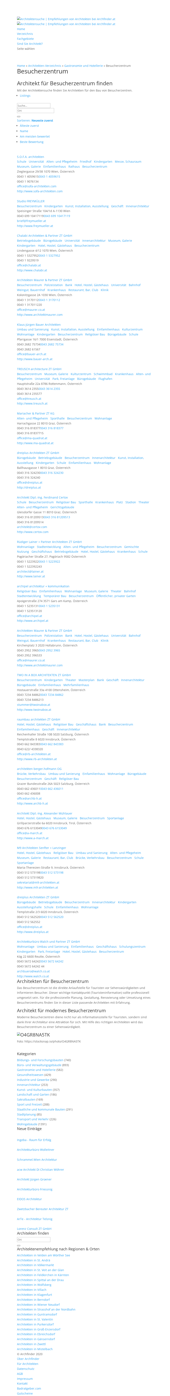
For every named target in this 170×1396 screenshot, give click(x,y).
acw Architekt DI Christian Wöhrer (40, 1170)
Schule (21, 161)
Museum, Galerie (29, 166)
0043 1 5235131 (49, 606)
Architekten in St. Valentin (35, 1319)
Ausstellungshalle (29, 907)
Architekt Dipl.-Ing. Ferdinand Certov (42, 497)
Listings (25, 96)
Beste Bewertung (32, 142)
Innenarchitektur (137, 206)
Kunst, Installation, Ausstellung (86, 206)
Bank (68, 285)
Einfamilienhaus (54, 166)
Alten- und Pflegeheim (61, 161)
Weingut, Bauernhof (31, 290)
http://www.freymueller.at (35, 226)
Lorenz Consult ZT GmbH (34, 1229)
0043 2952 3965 (49, 650)
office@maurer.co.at (31, 310)
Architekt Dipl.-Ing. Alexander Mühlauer (44, 813)
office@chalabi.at (29, 265)
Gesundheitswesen (30, 1075)
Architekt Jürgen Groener (34, 1179)
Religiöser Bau (94, 334)
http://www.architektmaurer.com (40, 315)
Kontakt (22, 1383)
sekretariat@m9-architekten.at (38, 882)
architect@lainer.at (30, 571)
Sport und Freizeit (29, 1104)
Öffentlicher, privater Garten (115, 596)
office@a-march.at (29, 833)
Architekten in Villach (31, 1290)
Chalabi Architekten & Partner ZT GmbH (44, 236)
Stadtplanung (26, 1114)
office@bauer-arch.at (31, 354)
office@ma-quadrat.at (32, 438)
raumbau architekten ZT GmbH (38, 719)
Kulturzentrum (132, 329)
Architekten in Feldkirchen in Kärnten (43, 1275)
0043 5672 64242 (51, 961)
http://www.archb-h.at (32, 803)
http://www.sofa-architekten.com (40, 191)
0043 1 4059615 (49, 176)
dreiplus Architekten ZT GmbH (38, 453)
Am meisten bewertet (35, 136)
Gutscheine (25, 1393)
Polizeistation (53, 285)
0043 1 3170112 (49, 300)
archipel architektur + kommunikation (43, 586)
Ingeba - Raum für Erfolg (34, 1140)
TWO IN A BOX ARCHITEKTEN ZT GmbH (44, 675)
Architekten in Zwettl (31, 1344)
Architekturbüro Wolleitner (35, 1150)
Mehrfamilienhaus (76, 685)
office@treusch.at (29, 399)
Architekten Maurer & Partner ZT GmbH (44, 280)
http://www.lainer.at (31, 576)
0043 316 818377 (51, 428)
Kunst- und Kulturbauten (34, 1090)
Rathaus (74, 166)
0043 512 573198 (51, 872)
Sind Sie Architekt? (30, 44)
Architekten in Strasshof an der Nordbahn (46, 1309)
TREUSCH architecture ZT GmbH (39, 369)
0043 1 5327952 (49, 255)
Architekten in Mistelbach (35, 1349)
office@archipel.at (29, 616)
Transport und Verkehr (33, 1119)
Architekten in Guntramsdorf (37, 1314)
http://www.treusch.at (32, 403)
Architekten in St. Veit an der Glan (40, 1270)
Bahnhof (134, 285)
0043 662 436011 (51, 789)
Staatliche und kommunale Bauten (41, 1109)
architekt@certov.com (32, 527)
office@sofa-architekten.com (36, 186)
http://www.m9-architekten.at (37, 887)
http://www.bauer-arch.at (34, 359)
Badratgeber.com (29, 1388)
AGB (20, 1374)
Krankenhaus (56, 290)
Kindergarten (102, 161)
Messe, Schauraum (127, 161)
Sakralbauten (26, 1099)
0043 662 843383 (51, 744)
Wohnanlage (25, 334)
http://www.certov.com (33, 532)
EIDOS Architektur (29, 1199)
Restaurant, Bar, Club (83, 290)
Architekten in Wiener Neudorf (38, 1305)
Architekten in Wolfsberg (34, 1285)
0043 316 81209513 (57, 517)
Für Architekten (27, 1364)
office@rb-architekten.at (34, 754)
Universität (36, 161)
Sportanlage (115, 818)
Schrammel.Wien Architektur (37, 1160)
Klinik (104, 290)
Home (21, 29)
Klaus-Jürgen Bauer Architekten (39, 325)
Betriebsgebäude (29, 241)
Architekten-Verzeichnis (44, 66)
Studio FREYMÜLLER (31, 201)
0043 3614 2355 (49, 389)
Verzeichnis (25, 34)
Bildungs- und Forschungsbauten (40, 1060)
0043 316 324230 (51, 473)
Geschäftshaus (41, 552)
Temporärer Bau (54, 596)
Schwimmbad (103, 374)
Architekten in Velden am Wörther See (43, 1255)
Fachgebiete (25, 39)
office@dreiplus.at (29, 482)
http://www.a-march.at (33, 838)
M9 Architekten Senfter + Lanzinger (41, 848)
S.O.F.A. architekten (30, 157)
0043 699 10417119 (57, 216)
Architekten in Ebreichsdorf (36, 1334)
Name (24, 131)
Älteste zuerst (29, 126)
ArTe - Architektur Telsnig (34, 1219)
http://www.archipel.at (32, 621)
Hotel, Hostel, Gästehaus (54, 246)
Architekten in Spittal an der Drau (40, 1280)
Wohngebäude (27, 1124)
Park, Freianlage (63, 379)
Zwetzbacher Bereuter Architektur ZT (42, 1209)
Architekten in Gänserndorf (36, 1339)
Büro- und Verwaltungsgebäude (39, 1065)
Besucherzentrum (94, 166)
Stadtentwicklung (48, 547)
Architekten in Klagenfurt (34, 1295)
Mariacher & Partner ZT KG (35, 413)
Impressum (25, 1379)
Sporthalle (57, 418)
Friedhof (85, 161)
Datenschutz (25, 1369)
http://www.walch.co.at (33, 976)
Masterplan (86, 680)
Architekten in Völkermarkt (35, 1265)
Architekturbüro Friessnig (34, 1189)
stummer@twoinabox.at (33, 705)
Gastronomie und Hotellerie (83, 66)
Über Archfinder (28, 1359)
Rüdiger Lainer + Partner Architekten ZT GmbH (49, 542)
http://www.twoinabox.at (34, 710)
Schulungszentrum (132, 947)
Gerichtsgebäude (62, 507)
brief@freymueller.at (31, 221)
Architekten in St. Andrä (33, 1260)
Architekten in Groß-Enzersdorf (38, 1329)
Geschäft (116, 206)
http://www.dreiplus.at (33, 932)
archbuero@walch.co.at (33, 971)
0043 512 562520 (51, 917)
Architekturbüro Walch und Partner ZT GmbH (48, 942)
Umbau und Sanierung (33, 329)
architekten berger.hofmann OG (39, 769)
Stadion (130, 502)
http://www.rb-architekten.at (37, 759)
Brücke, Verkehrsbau (31, 774)
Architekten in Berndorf (33, 1300)
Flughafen (105, 379)
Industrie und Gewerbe (33, 1080)
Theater (143, 502)
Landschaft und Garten (33, 1094)
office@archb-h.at (29, 798)
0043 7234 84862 (51, 695)
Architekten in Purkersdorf (35, 1324)
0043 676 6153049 (54, 828)
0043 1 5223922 (49, 561)
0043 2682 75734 (51, 344)
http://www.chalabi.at (32, 270)
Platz (119, 502)
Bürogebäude (52, 241)
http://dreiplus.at (29, 487)
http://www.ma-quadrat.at (35, 443)
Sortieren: (35, 120)
